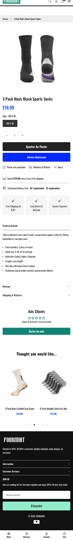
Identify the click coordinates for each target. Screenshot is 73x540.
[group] (36, 59)
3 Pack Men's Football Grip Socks (19, 408)
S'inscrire (36, 506)
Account (46, 536)
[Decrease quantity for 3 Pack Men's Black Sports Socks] (7, 135)
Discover (26, 536)
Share (60, 167)
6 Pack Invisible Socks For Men (53, 408)
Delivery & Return (41, 167)
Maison (5, 18)
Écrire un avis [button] (36, 331)
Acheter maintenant (36, 157)
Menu (9, 536)
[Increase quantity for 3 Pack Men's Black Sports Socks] (22, 135)
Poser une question (16, 167)
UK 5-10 (10, 123)
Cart (64, 536)
